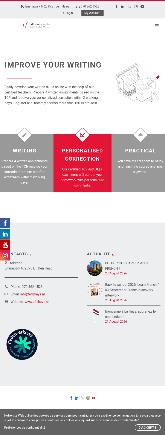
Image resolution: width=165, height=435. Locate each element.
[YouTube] (142, 6)
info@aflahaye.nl (32, 294)
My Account (92, 13)
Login (69, 13)
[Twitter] (129, 6)
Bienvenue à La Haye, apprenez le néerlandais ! (130, 314)
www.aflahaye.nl (37, 302)
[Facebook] (116, 6)
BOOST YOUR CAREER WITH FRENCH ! (126, 266)
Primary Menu (156, 26)
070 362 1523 (90, 6)
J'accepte (147, 427)
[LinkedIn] (123, 6)
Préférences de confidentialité (24, 427)
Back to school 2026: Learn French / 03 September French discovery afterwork (132, 290)
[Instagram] (136, 6)
